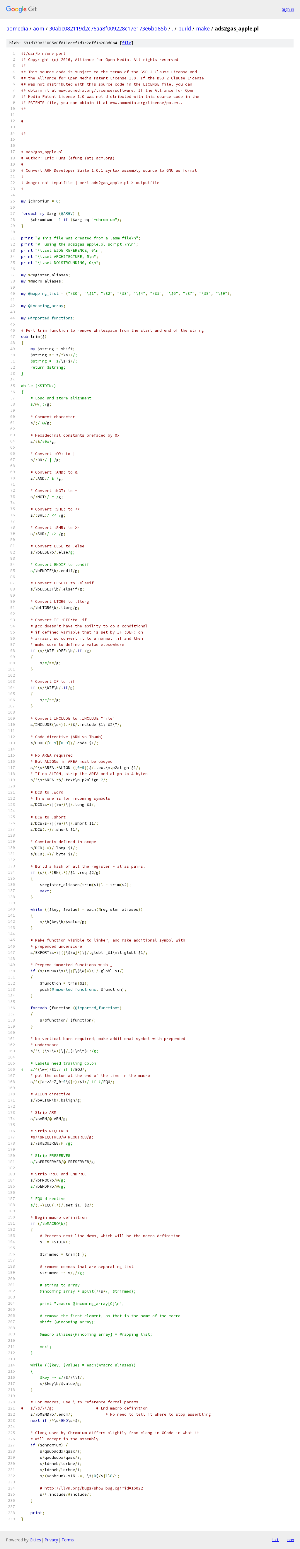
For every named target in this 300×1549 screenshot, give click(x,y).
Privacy (51, 1540)
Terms (68, 1540)
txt (275, 1539)
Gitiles (35, 1540)
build (184, 28)
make (203, 28)
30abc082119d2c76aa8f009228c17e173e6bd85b (108, 28)
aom (38, 28)
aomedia (17, 28)
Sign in (288, 9)
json (289, 1539)
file (126, 42)
